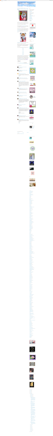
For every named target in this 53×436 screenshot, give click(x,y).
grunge (30, 247)
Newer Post (18, 132)
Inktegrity (30, 256)
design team (31, 223)
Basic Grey (30, 198)
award (30, 196)
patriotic (30, 281)
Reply (19, 68)
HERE (22, 55)
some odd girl (31, 300)
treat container (31, 327)
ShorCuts (30, 296)
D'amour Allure (31, 221)
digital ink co (31, 226)
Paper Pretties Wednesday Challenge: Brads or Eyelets (33, 418)
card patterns (31, 208)
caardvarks (30, 207)
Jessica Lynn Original (31, 257)
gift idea (30, 241)
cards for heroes (31, 209)
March (31, 428)
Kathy (19, 115)
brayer (30, 205)
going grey (30, 245)
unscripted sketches (31, 330)
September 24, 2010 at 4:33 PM (23, 115)
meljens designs (31, 266)
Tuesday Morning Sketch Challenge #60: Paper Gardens (33, 408)
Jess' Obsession (26, 3)
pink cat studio (31, 284)
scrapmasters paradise (31, 294)
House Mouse (31, 252)
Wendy (23, 53)
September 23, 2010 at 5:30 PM (24, 95)
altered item (31, 192)
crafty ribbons (31, 218)
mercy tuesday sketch (31, 267)
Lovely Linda (20, 98)
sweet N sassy (31, 315)
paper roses (30, 278)
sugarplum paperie (31, 313)
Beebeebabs (20, 95)
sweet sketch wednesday (32, 316)
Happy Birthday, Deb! (32, 402)
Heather (23, 54)
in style (30, 254)
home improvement (31, 251)
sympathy (30, 318)
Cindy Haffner (20, 70)
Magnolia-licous (31, 264)
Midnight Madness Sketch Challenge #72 (21, 42)
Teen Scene (18, 30)
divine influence (31, 227)
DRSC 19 (30, 230)
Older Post (28, 132)
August (31, 424)
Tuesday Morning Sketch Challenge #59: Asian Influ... (33, 414)
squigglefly (30, 304)
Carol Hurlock (20, 107)
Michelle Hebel (31, 18)
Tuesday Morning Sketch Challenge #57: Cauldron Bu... (33, 420)
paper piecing (31, 276)
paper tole (30, 279)
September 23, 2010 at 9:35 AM (24, 88)
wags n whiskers (31, 333)
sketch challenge (31, 297)
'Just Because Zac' (25, 30)
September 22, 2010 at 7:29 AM (22, 73)
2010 (30, 393)
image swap (31, 253)
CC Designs (31, 210)
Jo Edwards (31, 16)
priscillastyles (31, 288)
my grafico (30, 272)
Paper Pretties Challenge (24, 25)
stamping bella (31, 309)
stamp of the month (31, 306)
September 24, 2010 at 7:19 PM (25, 119)
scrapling (30, 293)
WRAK (30, 336)
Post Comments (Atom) (22, 133)
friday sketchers (31, 239)
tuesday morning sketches (32, 328)
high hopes (30, 250)
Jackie (23, 51)
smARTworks (31, 298)
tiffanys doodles (31, 325)
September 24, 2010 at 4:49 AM (22, 104)
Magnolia (30, 263)
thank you (30, 322)
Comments (31, 41)
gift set (30, 242)
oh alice (30, 273)
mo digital (30, 270)
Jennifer (23, 52)
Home (23, 132)
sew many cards (31, 295)
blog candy (30, 201)
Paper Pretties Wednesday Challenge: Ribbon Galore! (33, 406)
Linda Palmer (20, 88)
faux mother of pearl (31, 235)
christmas (30, 213)
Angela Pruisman (31, 15)
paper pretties (27, 63)
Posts (30, 40)
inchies (30, 255)
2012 (30, 391)
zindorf (30, 337)
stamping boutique (31, 310)
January (31, 430)
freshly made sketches (31, 238)
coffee (30, 214)
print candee (31, 287)
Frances (23, 49)
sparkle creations (31, 302)
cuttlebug (30, 220)
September (32, 396)
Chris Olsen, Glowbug (21, 119)
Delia (19, 73)
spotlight (30, 303)
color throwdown (31, 215)
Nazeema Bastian (31, 13)
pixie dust (30, 285)
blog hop (30, 202)
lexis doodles (31, 260)
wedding (30, 334)
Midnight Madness (23, 63)
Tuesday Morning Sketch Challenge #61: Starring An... (33, 400)
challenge (30, 212)
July (31, 425)
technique (30, 321)
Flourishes (30, 236)
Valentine (30, 331)
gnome (30, 244)
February (31, 429)
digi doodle (30, 224)
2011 (30, 392)
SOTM (30, 301)
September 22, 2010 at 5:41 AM (24, 70)
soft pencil (30, 299)
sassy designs (31, 291)
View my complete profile (33, 127)
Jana (19, 104)
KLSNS (30, 258)
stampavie (30, 307)
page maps (30, 275)
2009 (30, 431)
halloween (30, 248)
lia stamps (30, 261)
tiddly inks (30, 324)
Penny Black (31, 282)
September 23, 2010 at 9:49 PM (24, 98)
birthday (20, 63)
